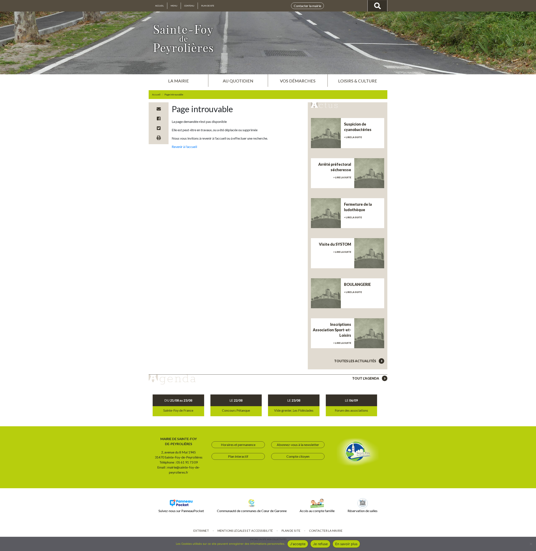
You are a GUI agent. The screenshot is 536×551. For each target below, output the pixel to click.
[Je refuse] (531, 544)
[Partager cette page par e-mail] (158, 109)
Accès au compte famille (317, 511)
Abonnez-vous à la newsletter (298, 445)
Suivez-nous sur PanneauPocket (181, 511)
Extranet (201, 530)
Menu (174, 5)
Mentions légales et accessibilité (245, 530)
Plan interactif (238, 456)
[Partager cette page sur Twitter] (158, 128)
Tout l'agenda (366, 378)
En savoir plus (346, 544)
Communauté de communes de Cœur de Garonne (252, 511)
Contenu (189, 5)
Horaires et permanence (238, 445)
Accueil (159, 5)
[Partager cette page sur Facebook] (158, 118)
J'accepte (297, 544)
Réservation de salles (363, 511)
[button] (178, 79)
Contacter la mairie (307, 6)
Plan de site (207, 5)
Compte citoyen (297, 456)
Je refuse (320, 544)
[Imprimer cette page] (158, 138)
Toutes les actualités (355, 361)
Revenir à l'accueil (184, 147)
